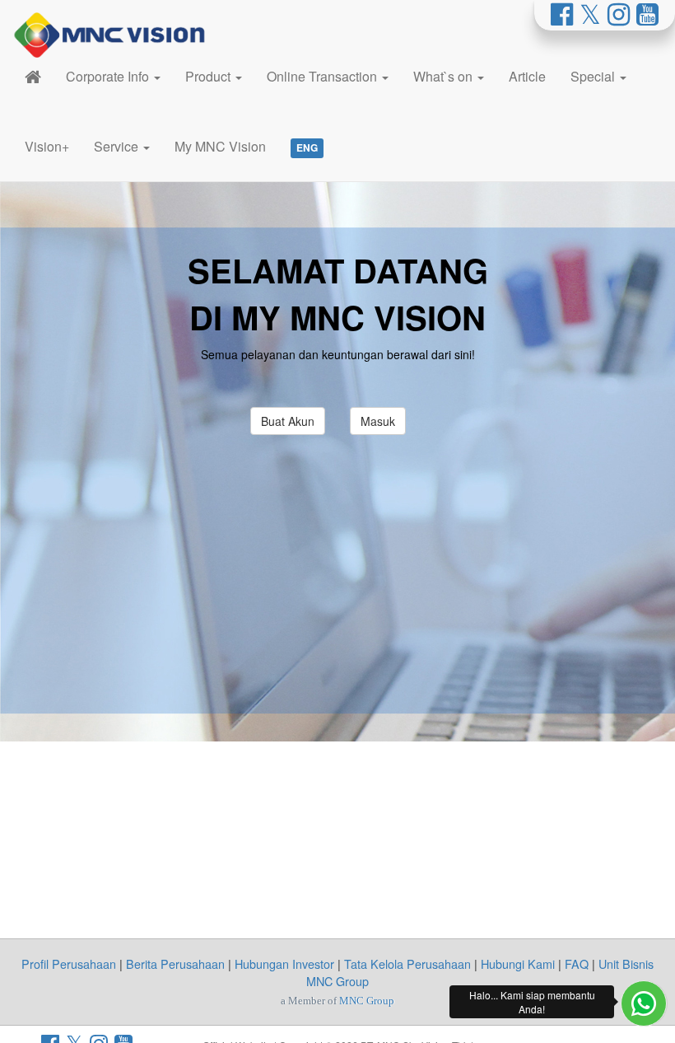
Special (594, 76)
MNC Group (366, 1000)
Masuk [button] (378, 421)
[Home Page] (33, 76)
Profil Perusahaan (68, 963)
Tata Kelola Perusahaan (407, 963)
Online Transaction (323, 76)
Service (118, 146)
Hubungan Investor (284, 963)
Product (209, 76)
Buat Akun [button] (287, 421)
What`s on (444, 76)
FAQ (577, 963)
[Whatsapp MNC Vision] (644, 1003)
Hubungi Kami (518, 963)
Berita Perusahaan (175, 963)
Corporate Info (109, 76)
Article (527, 76)
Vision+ (47, 146)
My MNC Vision (220, 146)
